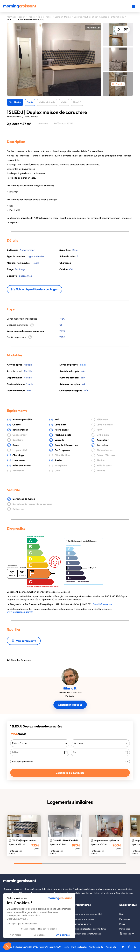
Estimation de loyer (82, 924)
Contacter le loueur (70, 704)
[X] (135, 947)
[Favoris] (118, 29)
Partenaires (124, 928)
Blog (121, 914)
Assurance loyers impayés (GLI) (88, 914)
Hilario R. (70, 688)
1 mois (83, 364)
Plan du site (111, 947)
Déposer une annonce (84, 919)
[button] (7, 946)
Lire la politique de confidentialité (22, 924)
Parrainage (124, 919)
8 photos (120, 84)
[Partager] (126, 29)
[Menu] (134, 6)
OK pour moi (63, 934)
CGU (58, 947)
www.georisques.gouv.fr (20, 611)
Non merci (15, 934)
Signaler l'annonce (21, 660)
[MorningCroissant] (19, 7)
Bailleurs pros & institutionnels (87, 933)
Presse (122, 924)
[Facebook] (129, 947)
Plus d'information (102, 604)
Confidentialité (96, 947)
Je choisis (39, 934)
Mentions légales (79, 947)
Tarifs (66, 947)
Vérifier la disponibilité (70, 772)
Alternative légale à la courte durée (90, 928)
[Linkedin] (123, 947)
